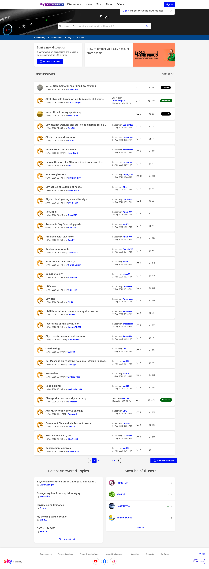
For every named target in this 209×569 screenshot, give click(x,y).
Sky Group (165, 554)
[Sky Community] (52, 4)
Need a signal (53, 386)
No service (51, 373)
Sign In (169, 4)
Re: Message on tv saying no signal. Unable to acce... (76, 361)
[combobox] (110, 26)
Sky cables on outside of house (63, 187)
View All (140, 527)
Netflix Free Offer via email (61, 149)
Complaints (135, 554)
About (109, 4)
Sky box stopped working (60, 137)
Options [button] (166, 74)
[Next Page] (120, 460)
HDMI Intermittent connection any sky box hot (71, 311)
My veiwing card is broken (52, 516)
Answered (166, 101)
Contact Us (150, 554)
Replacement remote (57, 249)
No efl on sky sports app (67, 112)
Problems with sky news (59, 236)
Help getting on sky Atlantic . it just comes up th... (74, 162)
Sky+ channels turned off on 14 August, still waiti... (74, 99)
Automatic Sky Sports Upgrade (63, 224)
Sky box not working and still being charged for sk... (75, 124)
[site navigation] (35, 4)
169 (113, 460)
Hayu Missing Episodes (50, 505)
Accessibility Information (115, 554)
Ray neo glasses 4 (55, 174)
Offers (120, 4)
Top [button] (203, 554)
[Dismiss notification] (171, 11)
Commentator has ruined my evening (74, 86)
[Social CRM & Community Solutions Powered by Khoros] (199, 561)
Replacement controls (58, 448)
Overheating (52, 348)
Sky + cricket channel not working (65, 336)
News (89, 4)
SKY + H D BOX (46, 528)
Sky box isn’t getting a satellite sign (66, 199)
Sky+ (104, 16)
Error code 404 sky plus (59, 435)
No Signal (51, 211)
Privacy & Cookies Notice (89, 554)
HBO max (50, 286)
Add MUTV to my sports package (64, 410)
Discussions (74, 4)
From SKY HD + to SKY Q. (60, 261)
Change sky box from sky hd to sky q (66, 398)
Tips (99, 4)
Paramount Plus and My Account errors (68, 423)
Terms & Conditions (65, 554)
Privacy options (46, 554)
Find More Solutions (68, 539)
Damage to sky (54, 274)
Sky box (50, 298)
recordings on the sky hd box (62, 323)
